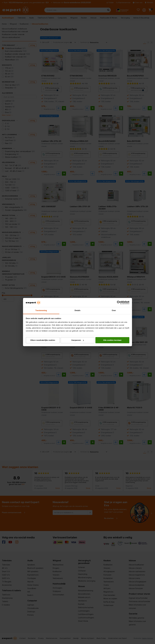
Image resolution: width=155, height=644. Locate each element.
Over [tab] (114, 310)
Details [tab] (78, 310)
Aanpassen (76, 340)
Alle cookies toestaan (112, 340)
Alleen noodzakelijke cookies (42, 340)
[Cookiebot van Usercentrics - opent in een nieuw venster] (118, 302)
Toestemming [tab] (41, 310)
